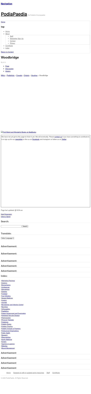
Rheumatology (6, 337)
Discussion (9, 68)
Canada (19, 75)
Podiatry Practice (7, 326)
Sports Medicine (6, 339)
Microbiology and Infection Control (12, 305)
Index (7, 48)
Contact (12, 41)
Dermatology (5, 289)
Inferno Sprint (5, 216)
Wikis (3, 75)
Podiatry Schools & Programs (11, 328)
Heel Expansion (6, 214)
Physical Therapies (7, 320)
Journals (4, 302)
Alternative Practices (8, 281)
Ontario (26, 75)
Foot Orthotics (6, 296)
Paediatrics (5, 311)
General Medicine (7, 298)
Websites (4, 346)
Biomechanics (6, 285)
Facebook (35, 139)
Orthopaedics (5, 309)
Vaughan (34, 75)
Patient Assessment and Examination (13, 313)
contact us (58, 136)
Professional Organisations (10, 331)
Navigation (6, 3)
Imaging (4, 300)
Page (7, 66)
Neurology (4, 307)
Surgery (3, 342)
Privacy (12, 43)
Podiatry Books (6, 324)
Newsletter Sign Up (16, 38)
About (7, 34)
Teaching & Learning (8, 344)
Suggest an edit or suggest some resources (28, 373)
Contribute (9, 46)
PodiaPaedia (14, 14)
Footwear (4, 294)
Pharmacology (6, 318)
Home (7, 31)
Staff (11, 36)
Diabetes (4, 291)
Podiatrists (10, 75)
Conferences (5, 287)
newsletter (19, 139)
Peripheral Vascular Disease (10, 315)
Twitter (64, 139)
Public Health (5, 333)
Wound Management (8, 348)
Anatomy (4, 283)
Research (4, 335)
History (8, 71)
